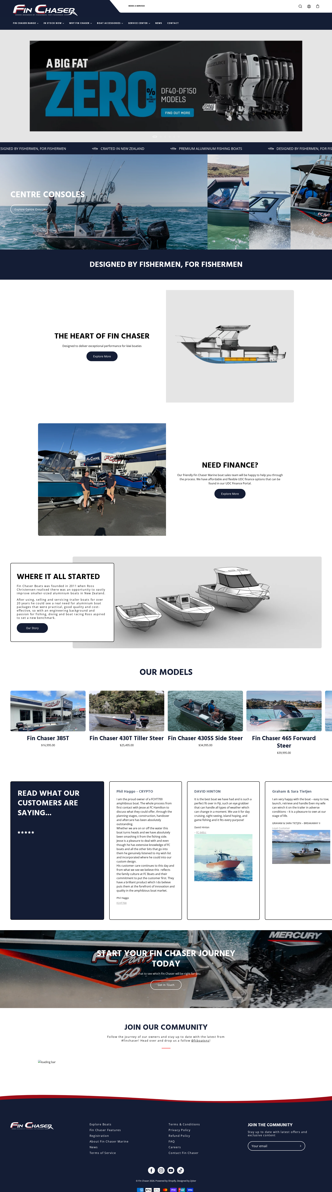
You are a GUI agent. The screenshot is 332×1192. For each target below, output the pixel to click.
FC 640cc (201, 832)
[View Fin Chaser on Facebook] (151, 1170)
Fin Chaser (143, 1180)
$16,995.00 (48, 745)
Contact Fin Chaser (184, 1153)
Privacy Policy (180, 1130)
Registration (99, 1136)
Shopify (172, 1180)
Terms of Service (103, 1153)
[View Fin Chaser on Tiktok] (180, 1170)
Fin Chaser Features (105, 1130)
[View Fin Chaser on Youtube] (170, 1170)
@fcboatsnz (200, 1040)
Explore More (102, 356)
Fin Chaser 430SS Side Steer (205, 738)
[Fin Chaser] (45, 10)
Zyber (193, 1180)
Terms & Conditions (184, 1124)
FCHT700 (122, 903)
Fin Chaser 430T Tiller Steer (127, 738)
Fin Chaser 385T (48, 738)
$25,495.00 (127, 745)
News (94, 1147)
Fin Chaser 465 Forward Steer (284, 742)
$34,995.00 (205, 745)
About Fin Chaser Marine (109, 1141)
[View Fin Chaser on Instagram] (161, 1170)
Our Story (32, 628)
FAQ (172, 1141)
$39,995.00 (284, 753)
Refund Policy (179, 1136)
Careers (175, 1147)
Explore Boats (101, 1124)
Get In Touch (166, 985)
